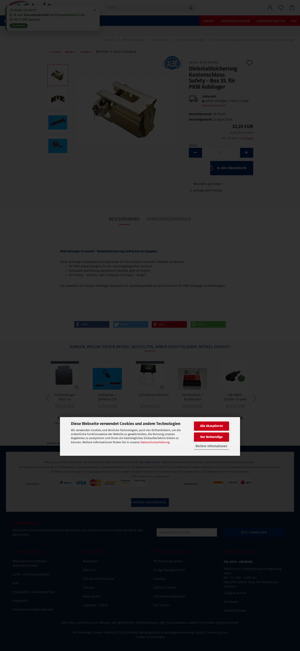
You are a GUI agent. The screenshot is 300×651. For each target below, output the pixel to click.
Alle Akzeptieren (211, 426)
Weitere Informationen (211, 446)
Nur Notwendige (211, 437)
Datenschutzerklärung (155, 442)
